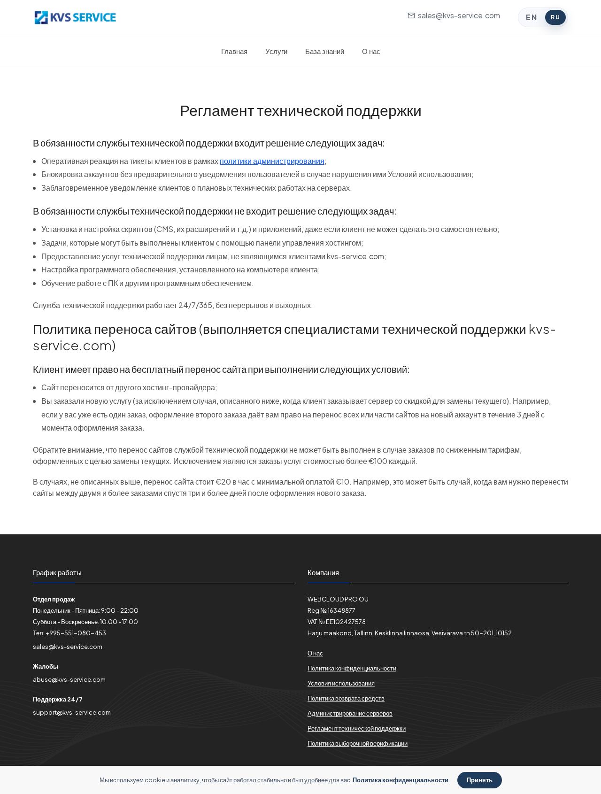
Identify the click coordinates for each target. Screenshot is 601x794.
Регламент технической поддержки (357, 728)
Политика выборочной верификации (358, 743)
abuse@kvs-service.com (69, 679)
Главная (234, 50)
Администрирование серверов (350, 713)
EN (532, 17)
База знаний (324, 50)
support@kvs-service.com (72, 712)
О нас (371, 50)
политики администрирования (272, 161)
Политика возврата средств (346, 698)
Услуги (276, 50)
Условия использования (341, 683)
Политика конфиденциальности (352, 668)
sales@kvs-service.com (457, 15)
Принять (480, 780)
